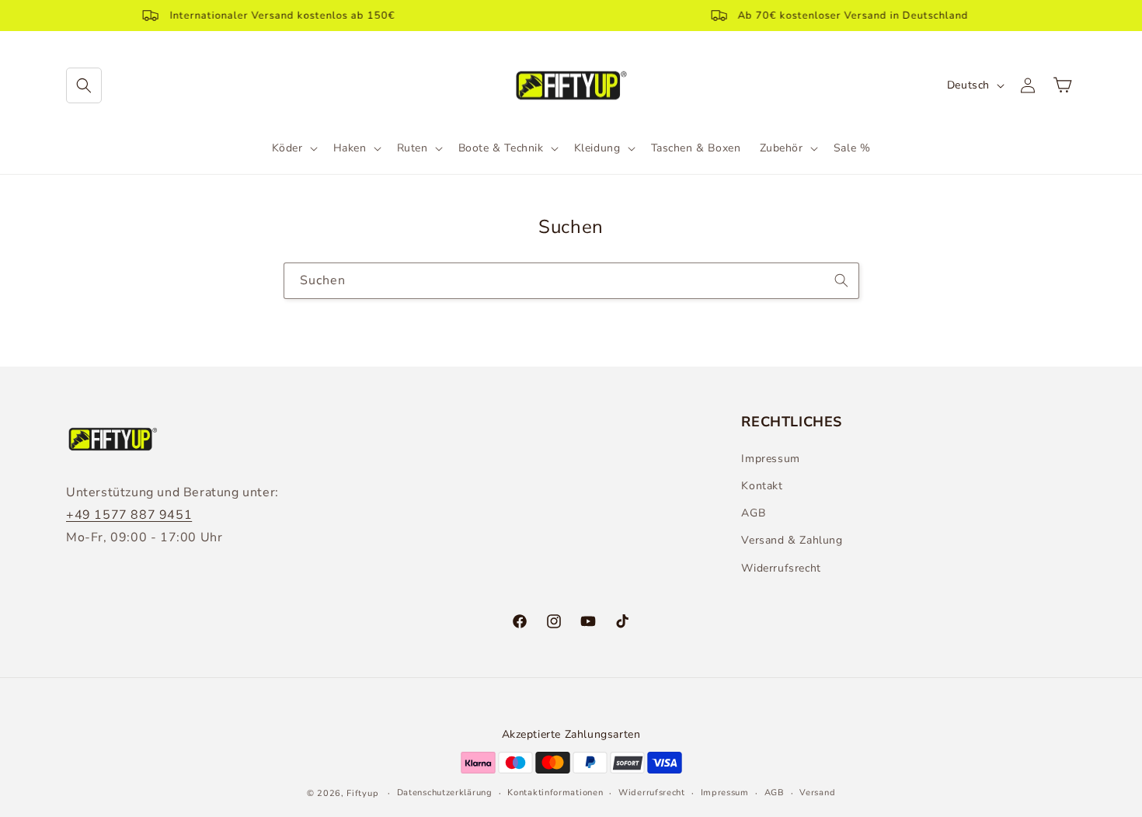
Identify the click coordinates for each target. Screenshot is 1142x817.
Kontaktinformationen (555, 792)
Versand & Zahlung (791, 540)
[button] (84, 85)
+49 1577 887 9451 (129, 514)
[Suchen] (841, 280)
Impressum (770, 457)
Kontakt (761, 485)
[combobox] (571, 280)
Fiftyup (362, 793)
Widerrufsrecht (780, 567)
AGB (753, 513)
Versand (817, 792)
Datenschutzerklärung (445, 792)
